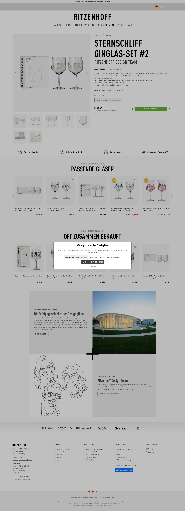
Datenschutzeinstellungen (76, 257)
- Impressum (92, 266)
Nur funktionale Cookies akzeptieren (105, 257)
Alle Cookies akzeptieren (93, 262)
